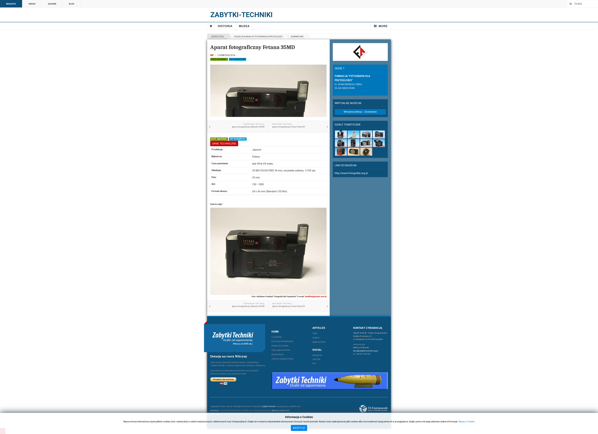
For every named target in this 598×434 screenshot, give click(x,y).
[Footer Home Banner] (329, 380)
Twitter (316, 359)
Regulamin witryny (280, 350)
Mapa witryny (319, 342)
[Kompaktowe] (379, 134)
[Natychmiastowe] (379, 143)
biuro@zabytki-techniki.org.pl (365, 351)
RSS (314, 363)
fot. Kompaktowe (237, 59)
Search (316, 338)
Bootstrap (214, 410)
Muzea (244, 26)
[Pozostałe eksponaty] (366, 152)
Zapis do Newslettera (282, 359)
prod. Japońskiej (219, 59)
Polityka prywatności (282, 341)
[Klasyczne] (366, 134)
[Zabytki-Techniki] (232, 338)
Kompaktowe (297, 36)
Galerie (52, 3)
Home (211, 26)
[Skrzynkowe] (341, 152)
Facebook (317, 355)
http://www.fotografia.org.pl (351, 173)
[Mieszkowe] (366, 143)
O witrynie (276, 337)
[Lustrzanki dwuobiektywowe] (354, 143)
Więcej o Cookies (466, 421)
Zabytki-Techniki (269, 406)
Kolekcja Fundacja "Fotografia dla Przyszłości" (258, 36)
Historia (225, 26)
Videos (31, 3)
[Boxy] (341, 134)
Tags (314, 333)
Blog (71, 3)
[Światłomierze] (354, 152)
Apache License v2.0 (280, 410)
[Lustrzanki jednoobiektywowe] (341, 143)
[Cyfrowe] (354, 134)
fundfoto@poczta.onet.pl (316, 296)
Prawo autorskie (280, 346)
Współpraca (277, 355)
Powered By (373, 409)
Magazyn (11, 3)
